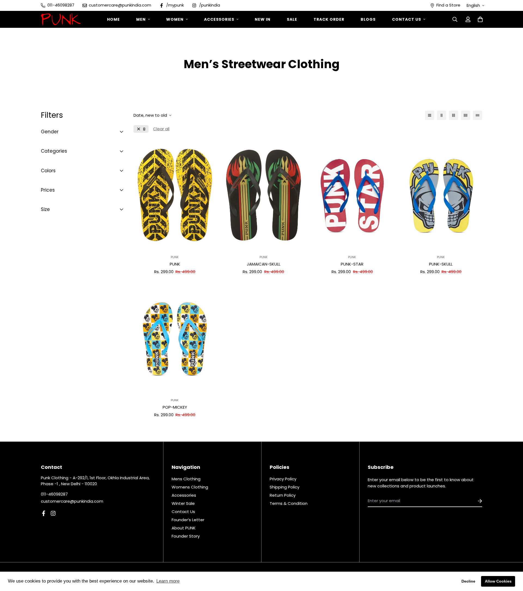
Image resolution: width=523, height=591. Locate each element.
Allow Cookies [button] (498, 581)
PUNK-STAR (352, 264)
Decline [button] (468, 581)
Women (175, 19)
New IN (262, 19)
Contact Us (406, 19)
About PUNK (184, 528)
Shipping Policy (284, 487)
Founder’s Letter (188, 520)
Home (113, 19)
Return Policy (283, 495)
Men (141, 19)
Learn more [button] (168, 581)
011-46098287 (54, 494)
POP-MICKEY (175, 407)
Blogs (368, 19)
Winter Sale (183, 503)
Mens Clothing (186, 479)
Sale (292, 19)
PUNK (175, 264)
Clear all (161, 129)
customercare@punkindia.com (72, 501)
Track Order (329, 19)
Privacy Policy (283, 479)
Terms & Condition (289, 503)
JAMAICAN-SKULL (263, 264)
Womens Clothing (190, 487)
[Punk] (60, 19)
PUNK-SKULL (440, 264)
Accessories (219, 19)
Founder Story (186, 536)
